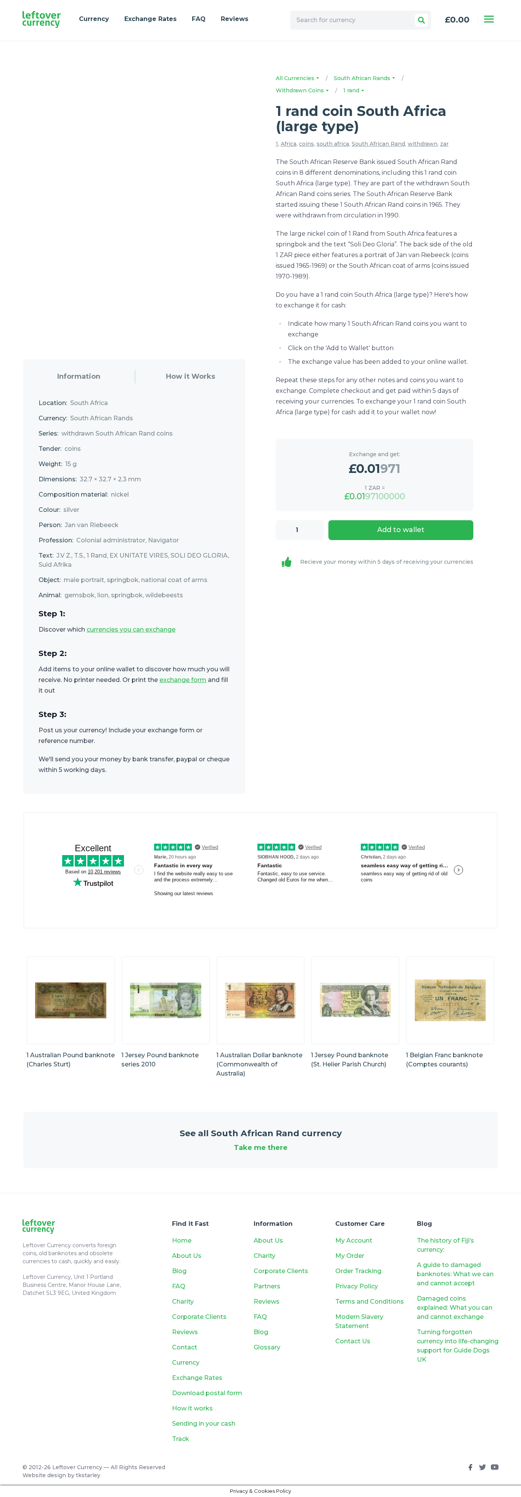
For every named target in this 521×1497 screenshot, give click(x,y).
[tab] (78, 376)
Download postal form (207, 1393)
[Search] (421, 20)
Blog (179, 1271)
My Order (349, 1255)
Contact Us (352, 1341)
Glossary (267, 1347)
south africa (333, 143)
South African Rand (378, 143)
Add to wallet (401, 530)
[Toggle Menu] (489, 19)
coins (306, 143)
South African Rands (363, 78)
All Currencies (296, 78)
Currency (94, 19)
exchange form (182, 679)
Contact (184, 1347)
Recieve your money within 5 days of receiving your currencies (386, 561)
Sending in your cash (203, 1423)
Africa (288, 143)
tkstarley (88, 1475)
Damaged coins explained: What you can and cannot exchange (454, 1307)
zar (444, 143)
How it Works (190, 376)
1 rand (352, 90)
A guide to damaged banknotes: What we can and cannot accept (455, 1274)
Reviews (234, 19)
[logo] (42, 19)
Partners (267, 1286)
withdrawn (422, 143)
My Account (353, 1240)
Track (180, 1438)
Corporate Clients (199, 1316)
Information (78, 376)
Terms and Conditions (369, 1301)
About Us (186, 1255)
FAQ (199, 19)
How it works (192, 1408)
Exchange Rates (150, 19)
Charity (183, 1301)
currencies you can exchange (131, 629)
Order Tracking (358, 1271)
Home (181, 1240)
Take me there (261, 1147)
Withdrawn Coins (300, 90)
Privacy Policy (356, 1286)
